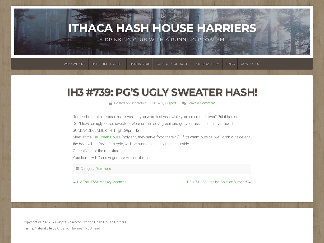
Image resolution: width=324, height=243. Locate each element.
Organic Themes (70, 228)
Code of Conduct (171, 64)
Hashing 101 (139, 64)
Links (230, 64)
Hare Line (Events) (108, 64)
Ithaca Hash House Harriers (162, 28)
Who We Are (75, 64)
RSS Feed (92, 228)
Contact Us (251, 64)
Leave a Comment (201, 103)
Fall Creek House (107, 137)
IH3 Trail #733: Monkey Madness (101, 182)
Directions (103, 169)
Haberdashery (207, 64)
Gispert (170, 103)
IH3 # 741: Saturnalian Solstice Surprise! (216, 182)
